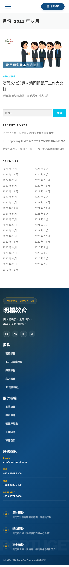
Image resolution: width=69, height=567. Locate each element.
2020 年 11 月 (10, 241)
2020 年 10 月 (42, 241)
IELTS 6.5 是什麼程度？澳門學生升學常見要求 (28, 133)
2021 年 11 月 (10, 208)
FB (6, 334)
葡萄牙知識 (11, 423)
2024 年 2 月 (10, 180)
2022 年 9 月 (10, 196)
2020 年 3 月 (41, 258)
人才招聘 (10, 432)
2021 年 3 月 (10, 230)
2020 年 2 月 (10, 264)
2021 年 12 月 (42, 202)
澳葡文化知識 (9, 76)
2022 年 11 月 (10, 191)
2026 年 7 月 (10, 168)
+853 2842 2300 (12, 471)
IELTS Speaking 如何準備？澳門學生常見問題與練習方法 (34, 141)
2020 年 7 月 (10, 253)
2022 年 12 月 (42, 185)
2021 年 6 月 (41, 219)
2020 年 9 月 (10, 247)
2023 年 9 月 (10, 185)
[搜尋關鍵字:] (27, 113)
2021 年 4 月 (41, 225)
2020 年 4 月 (10, 258)
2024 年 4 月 (41, 174)
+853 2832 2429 (12, 483)
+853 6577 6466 (12, 494)
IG (23, 334)
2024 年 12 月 (10, 174)
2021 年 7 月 (10, 219)
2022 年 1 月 (10, 202)
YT (32, 334)
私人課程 (10, 378)
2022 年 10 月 (42, 191)
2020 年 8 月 (41, 247)
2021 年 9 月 (10, 213)
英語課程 (10, 370)
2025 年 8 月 (41, 168)
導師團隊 (10, 415)
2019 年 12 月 (10, 269)
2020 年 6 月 (41, 253)
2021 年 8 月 (41, 213)
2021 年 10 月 (42, 208)
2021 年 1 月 (10, 236)
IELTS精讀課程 (13, 361)
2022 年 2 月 (41, 196)
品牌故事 (10, 406)
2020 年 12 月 (42, 236)
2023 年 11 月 (42, 180)
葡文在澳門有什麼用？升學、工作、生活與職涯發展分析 (34, 149)
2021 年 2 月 (41, 230)
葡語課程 (10, 353)
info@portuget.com (15, 460)
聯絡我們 (10, 440)
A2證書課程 (12, 387)
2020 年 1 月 (41, 264)
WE (15, 334)
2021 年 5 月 (10, 225)
